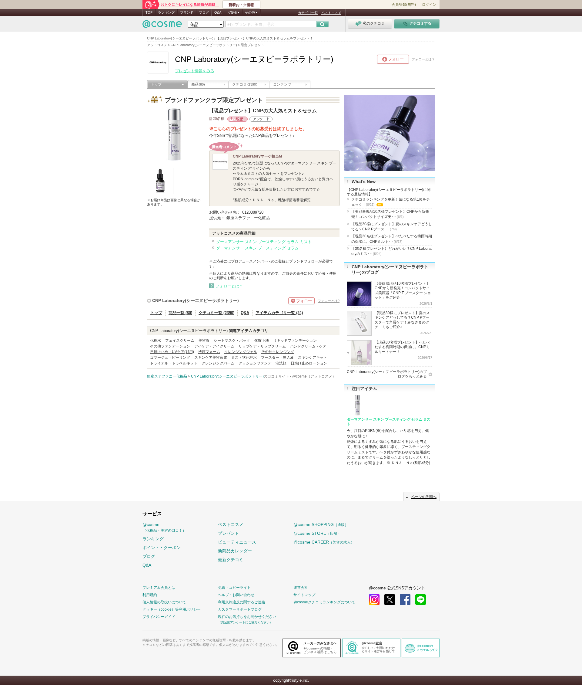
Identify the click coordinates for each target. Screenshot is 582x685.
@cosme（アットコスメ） (314, 376)
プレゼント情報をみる (194, 71)
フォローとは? (329, 301)
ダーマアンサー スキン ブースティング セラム (257, 248)
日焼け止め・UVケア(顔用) (172, 352)
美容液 (204, 340)
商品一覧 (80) (180, 312)
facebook (405, 599)
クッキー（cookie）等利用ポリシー (171, 609)
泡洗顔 (281, 363)
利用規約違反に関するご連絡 (241, 602)
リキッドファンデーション (295, 340)
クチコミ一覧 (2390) (216, 312)
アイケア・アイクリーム (214, 346)
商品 (198, 84)
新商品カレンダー (235, 550)
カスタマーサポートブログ (240, 609)
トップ (156, 84)
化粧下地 (261, 340)
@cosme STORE (317, 533)
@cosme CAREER (323, 542)
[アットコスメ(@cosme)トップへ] (162, 25)
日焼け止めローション (309, 363)
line (420, 599)
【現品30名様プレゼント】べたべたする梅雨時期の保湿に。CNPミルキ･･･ (391, 238)
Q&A (217, 12)
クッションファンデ (255, 363)
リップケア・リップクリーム (262, 346)
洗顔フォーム (209, 352)
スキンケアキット (312, 357)
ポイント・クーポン (161, 547)
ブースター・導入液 (277, 357)
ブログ (204, 12)
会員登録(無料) (404, 4)
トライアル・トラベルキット (173, 363)
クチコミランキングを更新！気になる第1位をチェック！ (390, 202)
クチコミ (244, 84)
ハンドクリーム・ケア (308, 346)
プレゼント (228, 533)
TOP (149, 12)
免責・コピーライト (234, 587)
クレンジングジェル (240, 352)
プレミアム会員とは (158, 587)
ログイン (429, 4)
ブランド (186, 12)
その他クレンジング (277, 352)
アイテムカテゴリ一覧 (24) (279, 312)
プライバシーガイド (158, 617)
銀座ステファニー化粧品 (167, 376)
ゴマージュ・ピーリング (170, 357)
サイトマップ (304, 595)
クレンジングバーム (218, 363)
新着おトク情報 (241, 5)
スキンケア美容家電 (210, 357)
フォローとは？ (423, 59)
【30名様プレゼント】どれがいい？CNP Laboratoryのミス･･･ (391, 251)
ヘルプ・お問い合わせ (236, 595)
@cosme (164, 527)
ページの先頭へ (423, 497)
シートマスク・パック (232, 340)
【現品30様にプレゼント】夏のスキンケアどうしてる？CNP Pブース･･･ (391, 226)
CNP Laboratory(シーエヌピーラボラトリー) (195, 300)
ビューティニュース (237, 542)
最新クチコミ (230, 559)
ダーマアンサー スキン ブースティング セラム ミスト (264, 241)
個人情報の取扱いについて (164, 602)
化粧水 (155, 340)
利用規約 (149, 595)
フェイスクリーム (179, 340)
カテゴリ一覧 (308, 13)
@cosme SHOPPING (320, 524)
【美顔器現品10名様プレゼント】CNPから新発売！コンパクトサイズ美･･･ (390, 214)
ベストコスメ (331, 13)
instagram (374, 599)
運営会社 (300, 587)
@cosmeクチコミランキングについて (324, 602)
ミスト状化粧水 (244, 357)
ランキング (166, 12)
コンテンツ (282, 84)
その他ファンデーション (170, 346)
